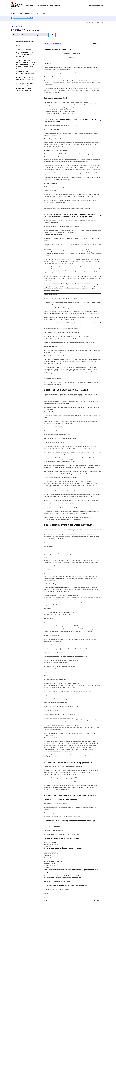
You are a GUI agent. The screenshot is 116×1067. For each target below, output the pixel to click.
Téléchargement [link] (29, 13)
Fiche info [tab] (16, 35)
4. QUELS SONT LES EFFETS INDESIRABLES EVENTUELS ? (25, 78)
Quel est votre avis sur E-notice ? (23, 18)
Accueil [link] (13, 13)
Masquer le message (104, 18)
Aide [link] (44, 13)
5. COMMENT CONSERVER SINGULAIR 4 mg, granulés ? (25, 84)
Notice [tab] (52, 35)
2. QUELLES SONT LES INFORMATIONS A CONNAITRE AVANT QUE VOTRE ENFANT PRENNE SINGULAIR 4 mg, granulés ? (26, 64)
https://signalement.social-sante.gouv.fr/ (61, 751)
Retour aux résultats (18, 26)
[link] (43, 5)
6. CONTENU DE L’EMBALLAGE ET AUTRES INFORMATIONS (26, 90)
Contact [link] (38, 13)
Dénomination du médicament (25, 41)
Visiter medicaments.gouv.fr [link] (96, 5)
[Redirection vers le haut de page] (70, 50)
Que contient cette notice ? (24, 49)
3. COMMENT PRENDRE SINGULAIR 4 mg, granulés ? (25, 73)
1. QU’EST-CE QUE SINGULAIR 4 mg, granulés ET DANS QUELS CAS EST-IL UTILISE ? (26, 55)
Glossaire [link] (19, 13)
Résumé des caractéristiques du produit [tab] (34, 35)
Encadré (18, 45)
